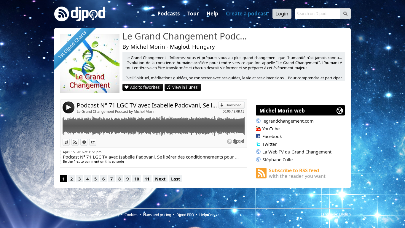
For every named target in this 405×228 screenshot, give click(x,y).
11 (147, 179)
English (345, 214)
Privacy (113, 214)
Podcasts (168, 13)
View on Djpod (78, 142)
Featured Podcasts (68, 201)
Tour (193, 13)
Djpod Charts (64, 196)
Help (212, 13)
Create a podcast (247, 13)
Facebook (272, 136)
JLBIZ (71, 214)
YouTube (271, 128)
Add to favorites (145, 87)
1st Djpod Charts (71, 44)
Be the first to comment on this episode (93, 161)
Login (281, 13)
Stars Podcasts (101, 201)
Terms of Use (91, 214)
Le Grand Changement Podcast (186, 36)
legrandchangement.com (288, 120)
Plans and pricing (157, 214)
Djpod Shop (134, 196)
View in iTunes (184, 87)
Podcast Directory (103, 196)
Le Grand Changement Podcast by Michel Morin (116, 111)
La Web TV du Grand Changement (296, 151)
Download (234, 105)
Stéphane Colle (277, 159)
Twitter (269, 144)
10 (136, 179)
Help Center (209, 214)
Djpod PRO (185, 214)
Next (160, 179)
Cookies (131, 214)
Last (175, 179)
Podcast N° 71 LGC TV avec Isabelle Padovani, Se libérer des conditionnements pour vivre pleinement (147, 105)
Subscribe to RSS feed (297, 173)
